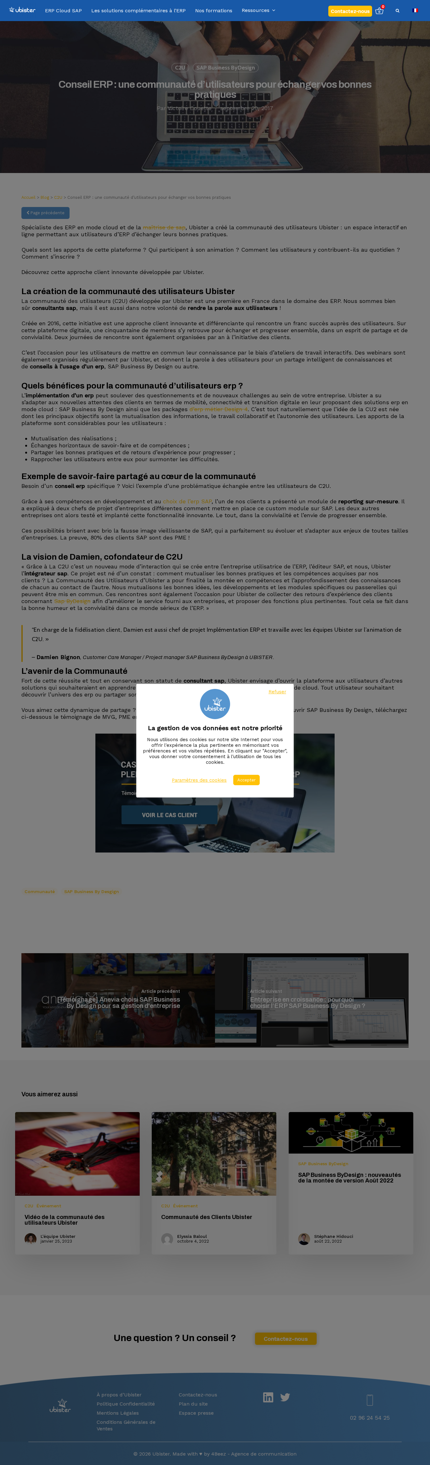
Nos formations (213, 10)
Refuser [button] (277, 692)
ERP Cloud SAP (63, 10)
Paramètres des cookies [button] (199, 780)
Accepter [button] (246, 780)
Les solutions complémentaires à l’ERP (138, 10)
